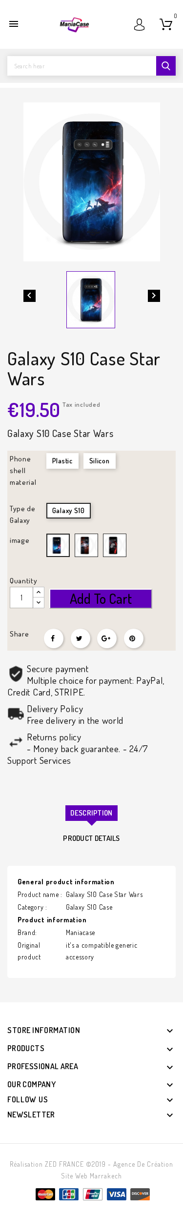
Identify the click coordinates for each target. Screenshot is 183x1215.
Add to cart (101, 598)
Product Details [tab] (91, 838)
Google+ (107, 638)
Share (53, 638)
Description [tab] (91, 812)
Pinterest (133, 638)
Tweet (80, 638)
